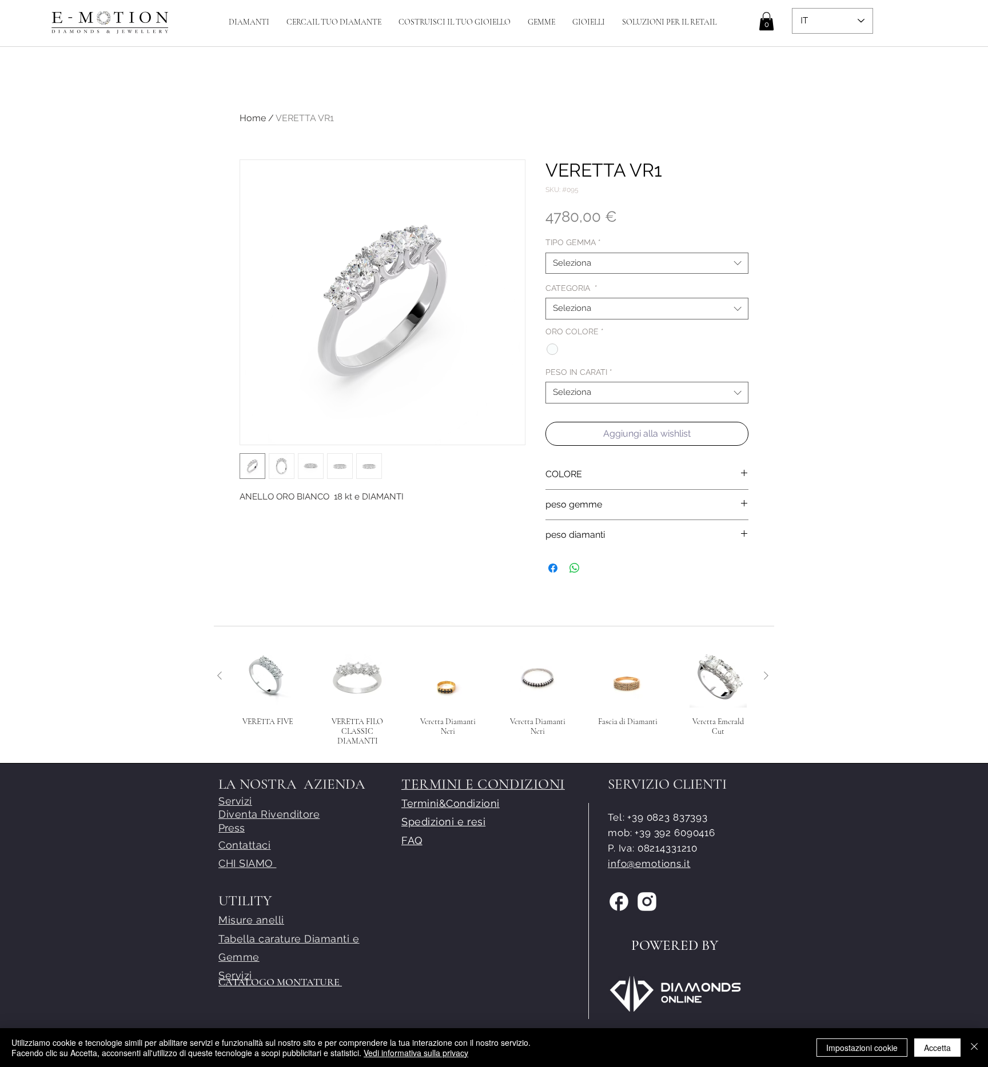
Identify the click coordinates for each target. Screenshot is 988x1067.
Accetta (937, 1047)
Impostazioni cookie (862, 1047)
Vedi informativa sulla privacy (416, 1052)
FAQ (412, 840)
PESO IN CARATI (578, 372)
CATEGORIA (571, 288)
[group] (493, 695)
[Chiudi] (974, 1047)
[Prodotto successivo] (766, 675)
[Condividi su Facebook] (553, 568)
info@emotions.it (649, 863)
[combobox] (646, 263)
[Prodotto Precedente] (219, 675)
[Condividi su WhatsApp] (574, 568)
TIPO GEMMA (573, 242)
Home (253, 118)
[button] (454, 22)
